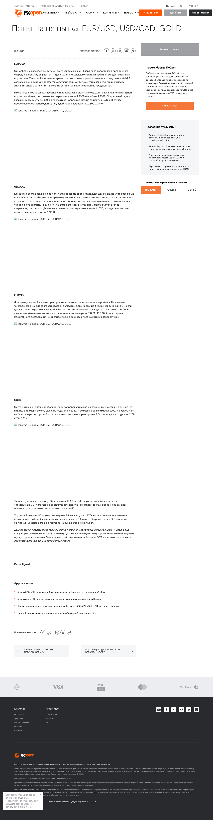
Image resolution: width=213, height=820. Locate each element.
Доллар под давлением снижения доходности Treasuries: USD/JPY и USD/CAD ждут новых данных (68, 606)
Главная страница (169, 49)
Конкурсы (18, 727)
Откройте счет (99, 519)
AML (94, 802)
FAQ (47, 723)
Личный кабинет (200, 12)
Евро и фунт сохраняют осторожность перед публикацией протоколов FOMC (57, 613)
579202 (52, 771)
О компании (51, 715)
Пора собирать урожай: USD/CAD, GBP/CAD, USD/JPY (102, 650)
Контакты (50, 719)
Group (84, 6)
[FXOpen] (28, 13)
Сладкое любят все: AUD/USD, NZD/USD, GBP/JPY (39, 650)
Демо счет (175, 12)
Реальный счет (150, 12)
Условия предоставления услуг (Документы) (68, 802)
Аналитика (19, 715)
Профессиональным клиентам (58, 6)
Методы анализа (21, 723)
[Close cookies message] (41, 794)
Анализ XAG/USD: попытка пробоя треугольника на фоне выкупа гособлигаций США (61, 592)
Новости (18, 731)
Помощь (170, 6)
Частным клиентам (24, 6)
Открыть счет (169, 105)
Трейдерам (19, 719)
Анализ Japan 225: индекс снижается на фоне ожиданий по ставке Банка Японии (59, 599)
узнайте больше (37, 522)
